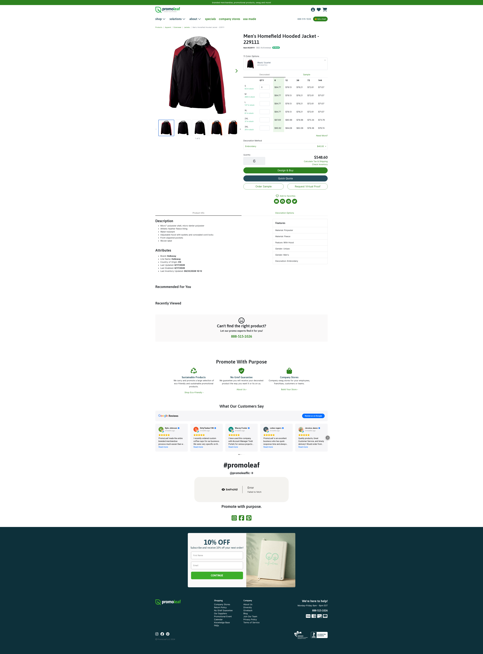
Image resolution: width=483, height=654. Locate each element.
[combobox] (285, 64)
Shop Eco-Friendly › (194, 392)
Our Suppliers (220, 613)
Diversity (247, 607)
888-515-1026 (304, 19)
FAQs (216, 625)
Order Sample (263, 186)
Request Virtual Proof (307, 186)
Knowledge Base (222, 622)
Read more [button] (163, 447)
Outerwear (177, 27)
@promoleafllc (240, 473)
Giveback (247, 610)
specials (210, 19)
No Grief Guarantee (241, 377)
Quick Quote (285, 178)
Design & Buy (285, 170)
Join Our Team (250, 616)
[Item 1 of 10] (197, 128)
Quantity (246, 155)
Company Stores (289, 377)
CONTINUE (217, 575)
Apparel (168, 27)
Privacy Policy (250, 619)
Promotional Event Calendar (223, 618)
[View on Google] (161, 429)
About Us (247, 604)
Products (158, 27)
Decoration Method (252, 140)
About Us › (242, 389)
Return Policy (220, 607)
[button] (155, 438)
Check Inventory (320, 164)
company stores (229, 19)
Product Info (198, 213)
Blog (245, 613)
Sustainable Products (194, 377)
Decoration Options (284, 213)
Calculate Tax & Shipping (316, 161)
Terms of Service (251, 622)
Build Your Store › (290, 389)
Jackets (187, 27)
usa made (249, 19)
